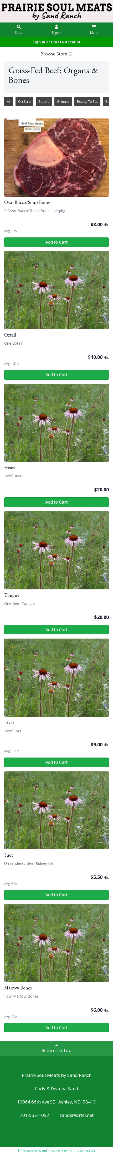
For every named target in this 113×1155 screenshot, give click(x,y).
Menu (94, 32)
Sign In (56, 32)
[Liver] (56, 678)
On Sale (24, 101)
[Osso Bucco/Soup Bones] (56, 157)
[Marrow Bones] (56, 943)
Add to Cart (56, 242)
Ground (63, 101)
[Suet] (56, 810)
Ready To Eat (87, 101)
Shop (19, 32)
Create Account (66, 41)
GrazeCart (87, 1150)
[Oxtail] (56, 290)
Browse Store (54, 54)
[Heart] (56, 423)
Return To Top (56, 1050)
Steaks (43, 101)
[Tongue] (56, 550)
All (9, 101)
